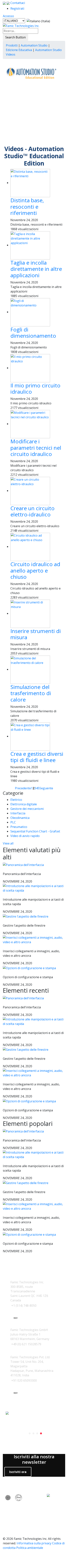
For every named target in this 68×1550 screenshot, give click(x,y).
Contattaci (17, 3)
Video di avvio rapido (25, 836)
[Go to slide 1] (30, 1433)
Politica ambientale (29, 1548)
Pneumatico (18, 827)
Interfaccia (17, 813)
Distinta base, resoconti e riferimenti (27, 206)
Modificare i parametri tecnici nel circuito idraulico (35, 447)
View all (8, 843)
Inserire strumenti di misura (35, 634)
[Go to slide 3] (37, 1433)
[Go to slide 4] (41, 1433)
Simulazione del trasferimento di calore (30, 693)
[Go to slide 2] (33, 1433)
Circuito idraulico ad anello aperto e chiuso (35, 570)
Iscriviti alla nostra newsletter (34, 1459)
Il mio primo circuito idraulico (35, 388)
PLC (13, 822)
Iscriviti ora (17, 1472)
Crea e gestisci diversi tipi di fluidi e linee (36, 757)
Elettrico (16, 800)
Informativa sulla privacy (34, 1543)
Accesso (8, 16)
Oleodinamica (19, 818)
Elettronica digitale (23, 804)
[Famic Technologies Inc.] (21, 26)
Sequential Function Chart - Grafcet (35, 831)
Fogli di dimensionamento (33, 332)
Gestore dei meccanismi (27, 809)
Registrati (17, 8)
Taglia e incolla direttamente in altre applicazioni (36, 269)
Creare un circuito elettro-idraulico (32, 511)
